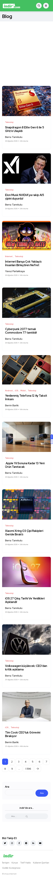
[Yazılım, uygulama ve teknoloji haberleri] (11, 6)
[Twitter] (5, 843)
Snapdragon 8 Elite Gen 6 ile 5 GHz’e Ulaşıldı (24, 129)
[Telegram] (26, 843)
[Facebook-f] (19, 843)
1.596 (28, 768)
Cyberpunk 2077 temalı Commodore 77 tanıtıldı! (21, 331)
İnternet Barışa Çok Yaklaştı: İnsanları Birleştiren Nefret (23, 263)
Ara (7, 786)
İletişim (5, 862)
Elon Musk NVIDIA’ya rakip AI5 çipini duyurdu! (24, 196)
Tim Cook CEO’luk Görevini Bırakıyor (22, 734)
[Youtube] (40, 843)
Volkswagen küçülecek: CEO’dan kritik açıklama (26, 667)
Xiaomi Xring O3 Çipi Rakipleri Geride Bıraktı (24, 532)
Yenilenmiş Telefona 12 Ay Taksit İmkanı (26, 397)
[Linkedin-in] (33, 843)
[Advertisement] (26, 49)
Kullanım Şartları (41, 862)
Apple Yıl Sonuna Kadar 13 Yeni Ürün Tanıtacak (25, 465)
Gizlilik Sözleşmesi (11, 867)
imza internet (10, 873)
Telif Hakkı (25, 862)
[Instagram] (12, 843)
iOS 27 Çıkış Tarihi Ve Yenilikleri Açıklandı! (25, 600)
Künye (15, 862)
